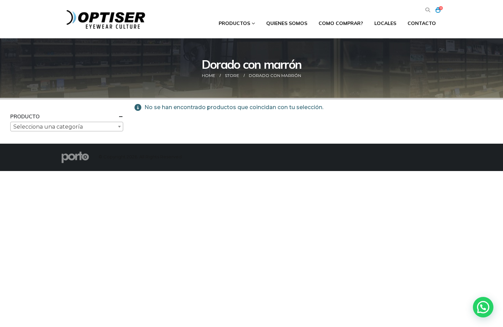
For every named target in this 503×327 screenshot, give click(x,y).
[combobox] (66, 126)
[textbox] (67, 127)
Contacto (422, 23)
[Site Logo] (107, 19)
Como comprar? (341, 23)
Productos (234, 23)
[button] (427, 10)
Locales (385, 23)
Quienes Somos (286, 23)
